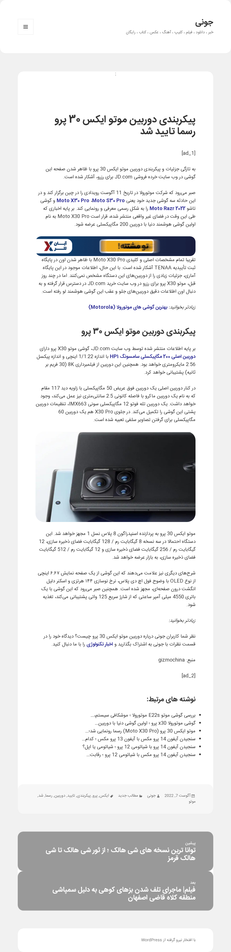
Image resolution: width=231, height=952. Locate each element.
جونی (204, 22)
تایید (71, 795)
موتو (192, 801)
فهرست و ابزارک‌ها (25, 34)
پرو (95, 795)
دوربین (59, 795)
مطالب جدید (128, 795)
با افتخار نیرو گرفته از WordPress (168, 940)
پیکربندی (84, 795)
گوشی (190, 177)
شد (40, 795)
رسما (48, 795)
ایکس (104, 795)
